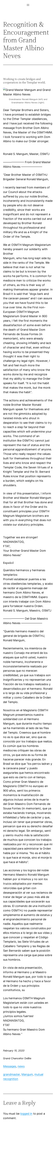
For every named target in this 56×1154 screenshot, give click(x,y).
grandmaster (11, 1074)
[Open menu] (28, 5)
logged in (26, 1113)
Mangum (27, 1074)
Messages (9, 1066)
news (21, 1066)
